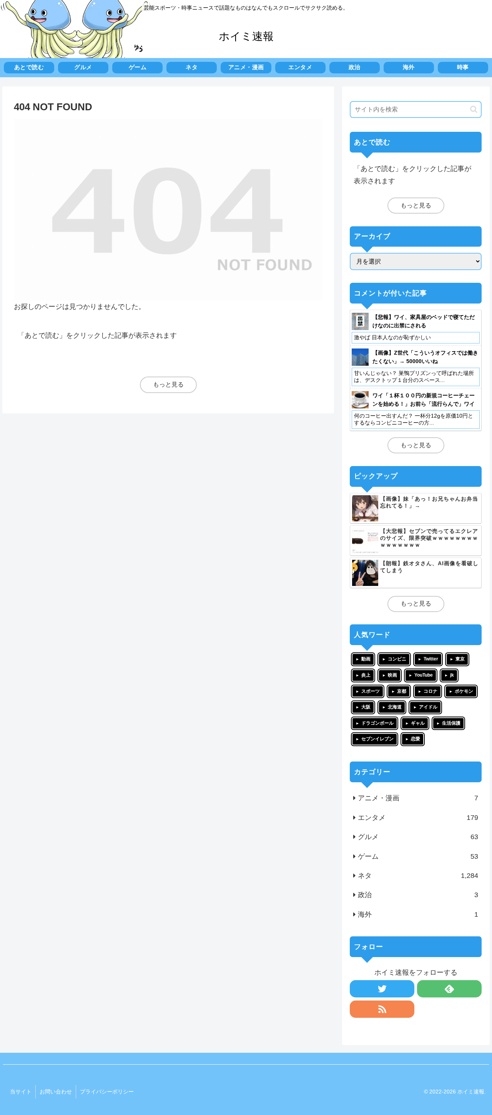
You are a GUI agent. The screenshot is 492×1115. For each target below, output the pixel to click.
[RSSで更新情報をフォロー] (382, 1009)
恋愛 (415, 739)
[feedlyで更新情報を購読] (449, 988)
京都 (401, 691)
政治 (418, 895)
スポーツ (370, 691)
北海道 (395, 707)
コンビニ (397, 659)
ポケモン (464, 691)
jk (452, 675)
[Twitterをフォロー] (382, 988)
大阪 (366, 707)
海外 (418, 914)
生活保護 (451, 723)
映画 (392, 675)
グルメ (418, 837)
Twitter (431, 659)
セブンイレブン (377, 739)
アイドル (428, 707)
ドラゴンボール (377, 723)
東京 (460, 659)
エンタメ (418, 817)
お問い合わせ (56, 1091)
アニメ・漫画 (418, 798)
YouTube (423, 675)
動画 (366, 659)
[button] (473, 109)
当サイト (21, 1091)
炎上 (366, 675)
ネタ (418, 875)
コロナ (430, 691)
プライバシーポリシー (107, 1091)
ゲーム (418, 856)
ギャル (418, 723)
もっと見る (168, 384)
